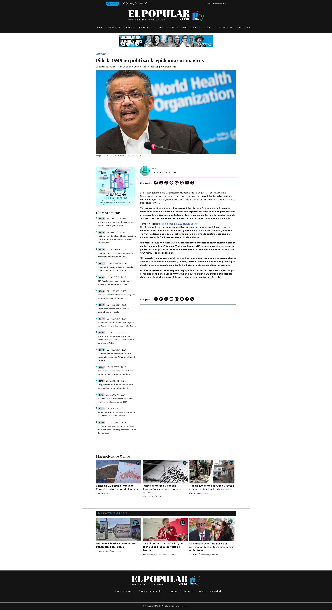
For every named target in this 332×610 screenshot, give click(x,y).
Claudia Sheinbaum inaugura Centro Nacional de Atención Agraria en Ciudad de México (116, 357)
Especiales (242, 27)
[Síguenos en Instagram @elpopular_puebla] (132, 3)
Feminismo (129, 27)
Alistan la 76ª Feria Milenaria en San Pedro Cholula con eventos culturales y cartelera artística (116, 339)
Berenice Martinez (102, 551)
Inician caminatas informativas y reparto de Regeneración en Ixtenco (116, 296)
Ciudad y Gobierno (176, 27)
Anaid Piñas (100, 493)
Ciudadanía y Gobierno (167, 554)
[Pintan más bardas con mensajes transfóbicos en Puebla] (118, 529)
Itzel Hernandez (148, 497)
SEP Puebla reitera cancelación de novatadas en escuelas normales (113, 282)
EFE (154, 169)
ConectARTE (210, 27)
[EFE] (145, 171)
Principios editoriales (150, 591)
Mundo (100, 53)
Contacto (188, 591)
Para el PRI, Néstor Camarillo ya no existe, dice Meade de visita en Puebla (117, 414)
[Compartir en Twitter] (161, 183)
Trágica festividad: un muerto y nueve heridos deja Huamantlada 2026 (115, 386)
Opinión (193, 27)
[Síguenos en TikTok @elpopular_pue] (141, 3)
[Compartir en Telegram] (171, 183)
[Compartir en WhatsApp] (166, 183)
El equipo (172, 591)
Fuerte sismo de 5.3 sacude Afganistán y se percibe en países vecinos (163, 489)
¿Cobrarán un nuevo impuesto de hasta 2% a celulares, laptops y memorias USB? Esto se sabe (117, 429)
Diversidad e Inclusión (150, 27)
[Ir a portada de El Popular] (166, 15)
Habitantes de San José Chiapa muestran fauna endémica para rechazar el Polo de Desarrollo (117, 239)
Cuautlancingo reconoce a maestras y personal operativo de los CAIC (115, 255)
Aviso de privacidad (209, 591)
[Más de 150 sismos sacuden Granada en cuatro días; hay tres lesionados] (211, 471)
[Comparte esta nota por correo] (177, 183)
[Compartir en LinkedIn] (187, 183)
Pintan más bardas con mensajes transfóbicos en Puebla (113, 310)
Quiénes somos (124, 591)
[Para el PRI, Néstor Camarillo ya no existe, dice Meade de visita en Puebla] (165, 529)
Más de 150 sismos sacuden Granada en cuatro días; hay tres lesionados (211, 487)
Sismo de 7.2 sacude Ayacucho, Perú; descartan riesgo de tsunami (117, 487)
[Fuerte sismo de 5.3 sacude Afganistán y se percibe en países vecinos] (165, 471)
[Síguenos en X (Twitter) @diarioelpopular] (127, 3)
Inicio (99, 27)
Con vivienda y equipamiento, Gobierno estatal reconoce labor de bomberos (116, 372)
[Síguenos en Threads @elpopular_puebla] (145, 3)
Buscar (114, 4)
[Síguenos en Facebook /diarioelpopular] (123, 3)
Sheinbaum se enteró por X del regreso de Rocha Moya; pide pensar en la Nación (117, 324)
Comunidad (111, 27)
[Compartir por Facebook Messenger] (182, 183)
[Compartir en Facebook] (156, 183)
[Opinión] (166, 41)
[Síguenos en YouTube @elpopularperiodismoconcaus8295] (136, 3)
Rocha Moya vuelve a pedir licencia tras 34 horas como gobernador (116, 224)
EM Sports (225, 27)
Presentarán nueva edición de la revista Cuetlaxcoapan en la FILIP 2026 (116, 268)
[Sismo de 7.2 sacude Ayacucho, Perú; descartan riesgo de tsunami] (118, 471)
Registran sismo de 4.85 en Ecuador (175, 224)
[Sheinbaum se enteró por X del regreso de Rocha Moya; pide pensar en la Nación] (211, 529)
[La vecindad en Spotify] (115, 186)
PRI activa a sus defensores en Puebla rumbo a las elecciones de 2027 (115, 400)
